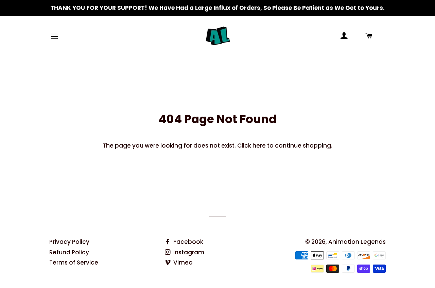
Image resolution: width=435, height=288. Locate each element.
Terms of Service (73, 262)
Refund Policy (69, 252)
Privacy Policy (69, 242)
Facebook (187, 242)
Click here (251, 145)
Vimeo (182, 262)
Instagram (188, 252)
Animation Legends (357, 242)
